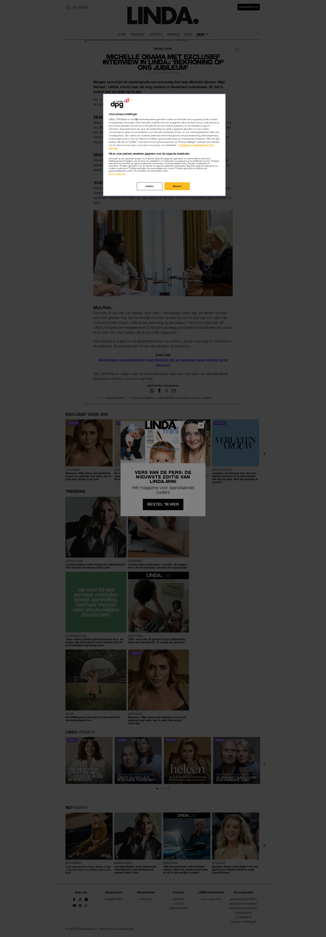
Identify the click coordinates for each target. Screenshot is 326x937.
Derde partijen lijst (117, 174)
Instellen (149, 186)
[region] (164, 145)
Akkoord (177, 186)
